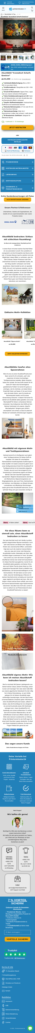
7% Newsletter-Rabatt (12, 971)
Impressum (9, 1001)
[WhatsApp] (24, 155)
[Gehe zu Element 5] (27, 57)
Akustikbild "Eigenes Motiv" (12, 341)
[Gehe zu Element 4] (21, 57)
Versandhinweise (11, 1018)
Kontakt (8, 991)
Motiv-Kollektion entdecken (17, 353)
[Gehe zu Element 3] (15, 57)
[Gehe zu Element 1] (3, 57)
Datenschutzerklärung (12, 1009)
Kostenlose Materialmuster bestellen (17, 141)
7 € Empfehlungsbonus (9, 975)
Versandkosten (26, 79)
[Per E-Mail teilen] (27, 155)
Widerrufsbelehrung (12, 1014)
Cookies (8, 1022)
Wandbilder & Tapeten (10, 14)
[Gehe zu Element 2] (9, 57)
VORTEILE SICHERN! (17, 939)
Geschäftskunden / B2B (13, 979)
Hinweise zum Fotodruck (13, 983)
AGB (7, 1005)
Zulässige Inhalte (7, 987)
